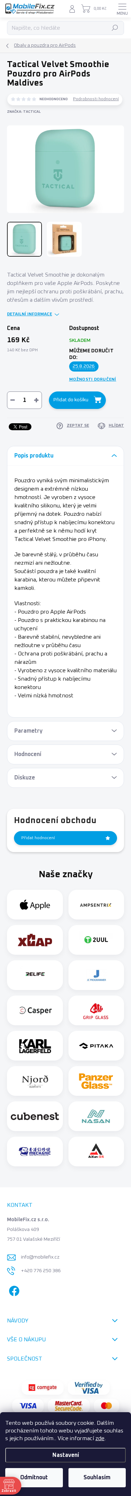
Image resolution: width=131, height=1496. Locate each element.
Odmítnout (34, 1477)
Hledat (115, 28)
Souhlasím (96, 1477)
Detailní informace (29, 314)
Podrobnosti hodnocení (96, 99)
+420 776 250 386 (41, 1270)
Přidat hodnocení (38, 838)
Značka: (24, 111)
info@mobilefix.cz (40, 1257)
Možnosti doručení (92, 379)
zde (99, 1438)
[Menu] (122, 8)
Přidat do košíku (70, 399)
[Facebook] (13, 1289)
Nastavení (65, 1455)
